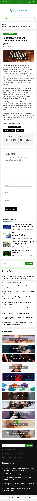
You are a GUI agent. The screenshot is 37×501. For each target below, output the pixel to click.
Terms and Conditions (18, 498)
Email (7, 193)
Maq (6, 47)
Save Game (20, 130)
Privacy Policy (28, 498)
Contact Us (8, 498)
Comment (8, 164)
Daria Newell (16, 229)
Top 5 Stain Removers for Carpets (13, 282)
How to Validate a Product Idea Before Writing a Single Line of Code (16, 2)
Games (5, 34)
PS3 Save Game (9, 130)
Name (7, 185)
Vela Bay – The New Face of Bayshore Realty (16, 313)
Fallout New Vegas (15, 127)
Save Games (12, 34)
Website (7, 200)
